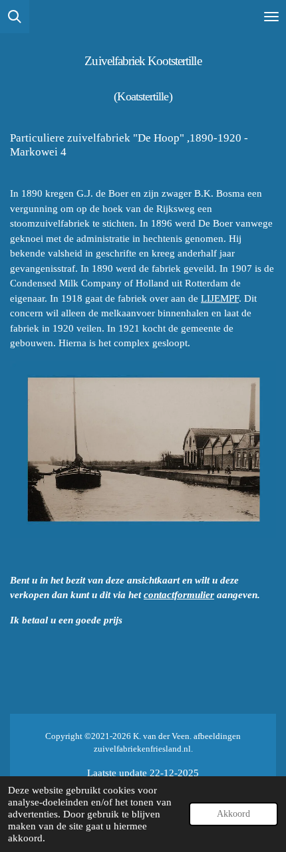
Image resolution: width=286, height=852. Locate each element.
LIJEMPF (220, 298)
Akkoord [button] (233, 814)
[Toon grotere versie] (143, 449)
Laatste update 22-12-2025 (143, 773)
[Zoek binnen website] (14, 16)
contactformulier (179, 594)
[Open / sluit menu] (271, 16)
